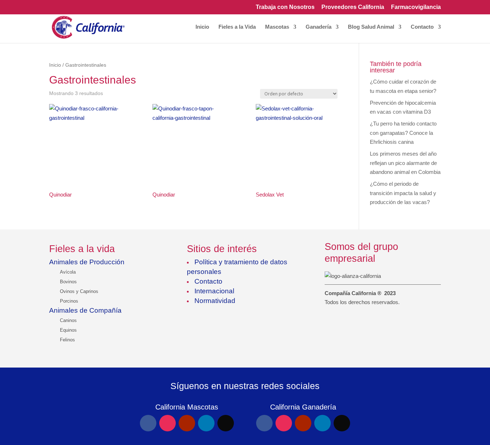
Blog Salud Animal (371, 27)
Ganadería (318, 27)
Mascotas (277, 27)
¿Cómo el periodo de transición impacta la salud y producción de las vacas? (403, 193)
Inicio (202, 27)
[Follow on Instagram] (167, 423)
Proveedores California (352, 7)
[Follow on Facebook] (148, 423)
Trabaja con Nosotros (285, 7)
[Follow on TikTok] (225, 423)
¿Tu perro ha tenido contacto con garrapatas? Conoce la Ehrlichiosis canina (403, 132)
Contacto (422, 27)
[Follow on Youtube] (187, 423)
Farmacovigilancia (416, 7)
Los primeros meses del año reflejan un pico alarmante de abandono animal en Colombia (405, 163)
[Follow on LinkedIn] (206, 423)
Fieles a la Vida (237, 27)
